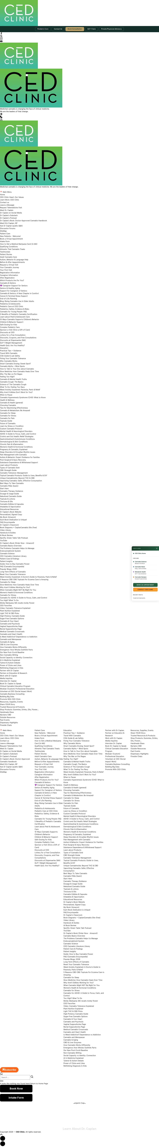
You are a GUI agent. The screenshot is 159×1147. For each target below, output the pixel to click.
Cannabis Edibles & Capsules (12, 504)
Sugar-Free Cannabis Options (12, 618)
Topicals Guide (6, 421)
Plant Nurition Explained (10, 611)
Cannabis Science (7, 553)
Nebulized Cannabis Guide (11, 496)
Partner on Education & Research (13, 673)
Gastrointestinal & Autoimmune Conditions (17, 439)
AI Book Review (6, 535)
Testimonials (5, 252)
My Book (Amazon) (8, 517)
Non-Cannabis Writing (9, 655)
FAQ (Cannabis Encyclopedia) (12, 566)
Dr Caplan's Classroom (9, 525)
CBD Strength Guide (8, 470)
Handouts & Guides (8, 533)
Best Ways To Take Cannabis (12, 483)
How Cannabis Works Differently (13, 647)
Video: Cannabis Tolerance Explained (15, 608)
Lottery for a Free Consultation (12, 335)
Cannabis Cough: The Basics (11, 382)
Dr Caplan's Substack (9, 215)
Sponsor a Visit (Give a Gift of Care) (15, 330)
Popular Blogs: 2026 (8, 569)
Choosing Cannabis (8, 405)
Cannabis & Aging (7, 642)
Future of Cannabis (7, 423)
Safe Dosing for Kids (8, 324)
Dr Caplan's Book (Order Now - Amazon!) (17, 543)
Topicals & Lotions (7, 499)
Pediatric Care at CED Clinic (11, 306)
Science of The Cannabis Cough (13, 384)
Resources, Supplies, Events (11, 702)
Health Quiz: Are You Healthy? (12, 345)
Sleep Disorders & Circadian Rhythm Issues (17, 452)
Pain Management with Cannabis (13, 455)
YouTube (3, 540)
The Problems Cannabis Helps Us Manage (17, 548)
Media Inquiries (6, 678)
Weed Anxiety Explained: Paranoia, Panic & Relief (20, 390)
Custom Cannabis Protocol (11, 429)
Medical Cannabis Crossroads (12, 631)
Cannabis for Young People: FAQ (13, 311)
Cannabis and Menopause (10, 639)
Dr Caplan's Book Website (10, 512)
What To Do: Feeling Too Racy (12, 387)
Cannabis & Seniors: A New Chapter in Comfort (19, 293)
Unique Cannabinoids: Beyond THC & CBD (17, 478)
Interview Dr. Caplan (8, 681)
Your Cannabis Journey (9, 267)
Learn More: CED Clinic (9, 200)
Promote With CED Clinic (10, 699)
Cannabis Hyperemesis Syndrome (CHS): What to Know (23, 397)
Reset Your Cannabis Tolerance (13, 574)
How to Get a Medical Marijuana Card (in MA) (18, 244)
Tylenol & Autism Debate (10, 663)
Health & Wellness (7, 400)
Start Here (4, 488)
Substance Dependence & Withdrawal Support (19, 462)
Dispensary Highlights (9, 722)
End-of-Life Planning (8, 298)
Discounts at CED (7, 332)
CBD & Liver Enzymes (9, 644)
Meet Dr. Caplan (6, 210)
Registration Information (10, 272)
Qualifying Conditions (9, 246)
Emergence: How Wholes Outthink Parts (16, 650)
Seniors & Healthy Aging (10, 288)
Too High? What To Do (9, 600)
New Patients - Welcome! (10, 236)
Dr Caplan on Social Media (11, 213)
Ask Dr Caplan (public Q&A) (11, 226)
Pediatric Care (42, 29)
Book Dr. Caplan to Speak (10, 683)
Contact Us (58, 29)
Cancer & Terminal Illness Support (14, 296)
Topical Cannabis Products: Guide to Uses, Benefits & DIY (23, 475)
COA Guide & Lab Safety (10, 356)
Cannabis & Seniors (8, 283)
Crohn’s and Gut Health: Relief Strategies (16, 436)
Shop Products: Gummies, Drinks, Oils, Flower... (19, 709)
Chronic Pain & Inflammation (11, 444)
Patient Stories (6, 254)
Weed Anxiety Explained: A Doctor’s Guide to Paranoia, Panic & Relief (28, 577)
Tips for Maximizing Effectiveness (14, 408)
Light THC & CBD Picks (9, 613)
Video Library (5, 530)
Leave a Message (7, 205)
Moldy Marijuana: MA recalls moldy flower (17, 603)
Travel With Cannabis (8, 353)
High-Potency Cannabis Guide (12, 616)
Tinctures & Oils (6, 501)
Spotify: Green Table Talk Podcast (14, 538)
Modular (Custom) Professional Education (17, 689)
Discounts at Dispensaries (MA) (13, 340)
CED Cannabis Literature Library (13, 556)
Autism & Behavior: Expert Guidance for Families (20, 457)
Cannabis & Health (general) (11, 403)
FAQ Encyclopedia (7, 522)
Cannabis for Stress (8, 416)
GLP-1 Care (91, 29)
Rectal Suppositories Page (11, 629)
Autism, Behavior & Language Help (14, 259)
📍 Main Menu (6, 192)
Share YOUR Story (7, 704)
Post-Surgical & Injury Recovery (13, 460)
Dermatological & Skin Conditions (14, 442)
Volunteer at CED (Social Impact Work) (16, 691)
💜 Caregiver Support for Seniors (13, 285)
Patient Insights (6, 561)
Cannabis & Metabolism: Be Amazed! (15, 410)
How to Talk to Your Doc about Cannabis (17, 369)
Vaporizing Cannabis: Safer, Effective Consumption (21, 481)
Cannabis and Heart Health (11, 634)
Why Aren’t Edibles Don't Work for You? (16, 392)
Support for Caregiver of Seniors (13, 291)
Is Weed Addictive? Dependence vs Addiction (18, 637)
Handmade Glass (7, 712)
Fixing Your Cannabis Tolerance (13, 358)
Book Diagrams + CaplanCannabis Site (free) (18, 527)
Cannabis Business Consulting (12, 694)
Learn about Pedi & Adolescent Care (15, 317)
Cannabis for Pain (7, 418)
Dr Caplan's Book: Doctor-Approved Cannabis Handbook (23, 220)
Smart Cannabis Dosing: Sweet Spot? (15, 364)
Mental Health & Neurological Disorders (16, 431)
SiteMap (3, 231)
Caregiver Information (9, 275)
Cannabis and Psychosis (10, 624)
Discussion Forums (7, 228)
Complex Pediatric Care (10, 327)
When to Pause (6, 395)
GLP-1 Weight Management (11, 343)
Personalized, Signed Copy (11, 514)
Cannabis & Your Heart (9, 621)
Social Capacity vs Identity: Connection (16, 657)
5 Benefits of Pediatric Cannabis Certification (18, 314)
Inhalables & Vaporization (10, 507)
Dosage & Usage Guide (9, 494)
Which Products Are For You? (12, 280)
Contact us (4, 202)
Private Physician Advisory (111, 29)
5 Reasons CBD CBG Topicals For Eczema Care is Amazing (24, 579)
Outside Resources (7, 717)
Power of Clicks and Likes (10, 665)
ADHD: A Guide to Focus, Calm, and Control (18, 434)
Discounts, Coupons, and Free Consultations (18, 337)
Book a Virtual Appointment (11, 239)
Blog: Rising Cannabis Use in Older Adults (17, 301)
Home (2, 194)
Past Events (5, 720)
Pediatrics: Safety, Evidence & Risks (14, 309)
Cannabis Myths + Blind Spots (12, 366)
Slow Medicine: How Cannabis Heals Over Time (19, 371)
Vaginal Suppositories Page (11, 626)
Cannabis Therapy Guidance (11, 491)
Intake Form (5, 241)
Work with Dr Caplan (8, 676)
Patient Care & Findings (9, 559)
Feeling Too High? (7, 377)
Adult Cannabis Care (8, 257)
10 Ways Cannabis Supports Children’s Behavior (19, 319)
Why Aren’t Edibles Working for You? (15, 587)
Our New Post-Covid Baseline (12, 652)
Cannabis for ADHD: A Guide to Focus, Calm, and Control (23, 598)
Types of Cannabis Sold (9, 468)
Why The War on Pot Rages (11, 374)
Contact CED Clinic (145, 589)
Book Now (16, 1088)
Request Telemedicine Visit (11, 207)
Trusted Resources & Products (12, 707)
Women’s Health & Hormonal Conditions (16, 447)
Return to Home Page (39, 1083)
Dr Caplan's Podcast (8, 218)
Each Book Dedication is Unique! (13, 520)
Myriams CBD (5, 715)
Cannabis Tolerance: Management (14, 473)
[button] (79, 115)
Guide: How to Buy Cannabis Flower (15, 564)
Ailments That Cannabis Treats (12, 249)
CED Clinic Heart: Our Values (12, 197)
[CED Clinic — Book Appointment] (79, 13)
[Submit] (32, 1076)
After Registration (7, 278)
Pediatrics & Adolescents (10, 304)
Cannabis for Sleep (8, 413)
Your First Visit (6, 270)
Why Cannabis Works (8, 361)
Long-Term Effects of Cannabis (13, 572)
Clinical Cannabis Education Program (15, 686)
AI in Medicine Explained (10, 660)
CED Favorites (6, 605)
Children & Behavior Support (11, 322)
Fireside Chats (6, 725)
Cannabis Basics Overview (11, 546)
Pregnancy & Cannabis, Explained (13, 449)
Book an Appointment (145, 585)
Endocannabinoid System (10, 551)
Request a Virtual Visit (9, 265)
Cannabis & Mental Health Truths (13, 379)
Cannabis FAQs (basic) (9, 486)
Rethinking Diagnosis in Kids (11, 668)
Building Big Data (7, 696)
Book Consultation (75, 29)
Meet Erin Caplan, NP (8, 223)
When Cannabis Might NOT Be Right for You (18, 590)
